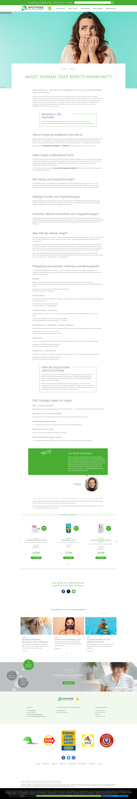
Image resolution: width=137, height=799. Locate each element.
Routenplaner (45, 763)
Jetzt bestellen (36, 557)
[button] (117, 541)
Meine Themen (72, 8)
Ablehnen (22, 795)
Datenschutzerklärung (124, 794)
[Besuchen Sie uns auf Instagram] (73, 758)
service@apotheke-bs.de (36, 714)
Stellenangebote (82, 763)
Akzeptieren (69, 795)
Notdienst (69, 2)
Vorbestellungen (85, 8)
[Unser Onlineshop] (49, 740)
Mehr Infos (115, 795)
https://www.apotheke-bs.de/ (38, 716)
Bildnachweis (92, 763)
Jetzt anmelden (68, 683)
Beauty (56, 637)
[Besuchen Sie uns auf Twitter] (68, 758)
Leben (88, 637)
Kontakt (38, 763)
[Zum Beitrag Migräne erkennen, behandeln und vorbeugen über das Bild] (36, 626)
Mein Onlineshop (111, 8)
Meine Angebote (98, 8)
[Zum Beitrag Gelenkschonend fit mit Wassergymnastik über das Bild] (100, 626)
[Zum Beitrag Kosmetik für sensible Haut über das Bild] (68, 626)
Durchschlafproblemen (54, 331)
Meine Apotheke (60, 8)
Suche (99, 763)
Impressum (54, 763)
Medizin (64, 69)
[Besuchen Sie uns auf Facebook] (63, 758)
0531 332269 (61, 2)
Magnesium (35, 341)
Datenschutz (63, 763)
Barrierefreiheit (72, 763)
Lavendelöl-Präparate (48, 313)
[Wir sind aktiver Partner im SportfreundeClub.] (68, 740)
